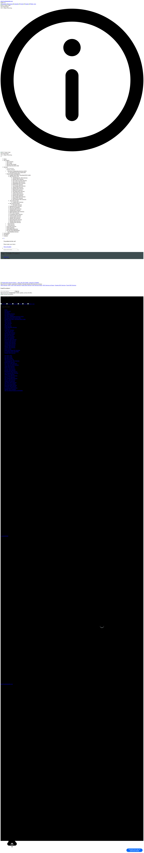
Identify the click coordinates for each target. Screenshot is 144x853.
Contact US (7, 328)
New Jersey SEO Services (19, 181)
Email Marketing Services (10, 327)
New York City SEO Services (20, 180)
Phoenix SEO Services (18, 179)
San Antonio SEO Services (19, 196)
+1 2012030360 (4, 536)
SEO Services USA (14, 176)
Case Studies (7, 233)
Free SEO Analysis (9, 315)
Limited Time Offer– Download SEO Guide (20, 175)
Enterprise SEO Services (15, 208)
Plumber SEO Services (15, 221)
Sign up (17, 291)
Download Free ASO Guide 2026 (18, 172)
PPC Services (7, 324)
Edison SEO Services (18, 198)
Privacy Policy (7, 349)
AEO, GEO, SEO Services (14, 285)
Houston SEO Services (18, 188)
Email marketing (10, 227)
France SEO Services (26, 285)
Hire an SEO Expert (11, 164)
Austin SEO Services (18, 192)
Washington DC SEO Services (20, 177)
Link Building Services (13, 231)
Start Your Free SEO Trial (13, 165)
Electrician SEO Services (16, 206)
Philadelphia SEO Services (19, 183)
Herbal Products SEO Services (17, 211)
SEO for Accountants (15, 207)
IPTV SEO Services (14, 212)
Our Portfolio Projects (9, 313)
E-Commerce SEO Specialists (11, 351)
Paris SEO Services (17, 204)
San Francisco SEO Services (19, 199)
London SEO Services (18, 202)
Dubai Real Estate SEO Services (12, 350)
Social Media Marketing (12, 229)
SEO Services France (15, 203)
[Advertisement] (72, 270)
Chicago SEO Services (18, 194)
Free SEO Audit (8, 356)
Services (6, 167)
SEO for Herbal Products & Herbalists (13, 390)
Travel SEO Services (71, 285)
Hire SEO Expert (8, 358)
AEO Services (11, 223)
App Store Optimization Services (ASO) (17, 171)
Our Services (7, 311)
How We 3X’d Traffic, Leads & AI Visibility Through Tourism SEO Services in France (21, 284)
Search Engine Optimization (13, 173)
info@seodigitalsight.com (7, 1)
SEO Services (7, 320)
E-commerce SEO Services (16, 214)
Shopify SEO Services (15, 218)
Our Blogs (6, 234)
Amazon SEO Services (15, 217)
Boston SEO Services (18, 184)
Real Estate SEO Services (16, 219)
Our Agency (6, 160)
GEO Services (11, 225)
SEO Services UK (14, 200)
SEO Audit (9, 163)
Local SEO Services (11, 226)
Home (5, 159)
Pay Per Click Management (13, 230)
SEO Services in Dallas (10, 383)
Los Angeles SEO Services (19, 186)
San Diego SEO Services (19, 191)
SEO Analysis (10, 161)
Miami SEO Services (18, 190)
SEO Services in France (48, 285)
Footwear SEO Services (15, 215)
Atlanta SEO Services (18, 187)
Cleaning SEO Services (15, 222)
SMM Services (8, 326)
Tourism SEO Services (15, 210)
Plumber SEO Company (10, 389)
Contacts (6, 235)
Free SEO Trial (8, 355)
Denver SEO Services (18, 195)
